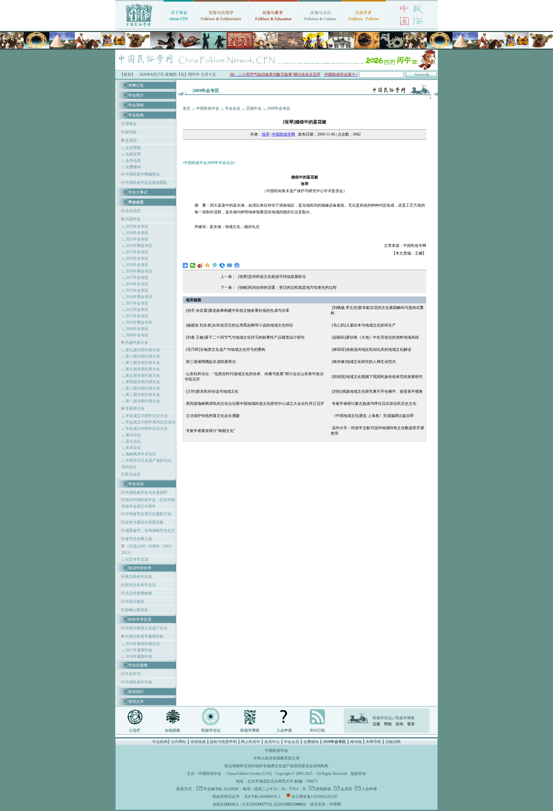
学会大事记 (138, 192)
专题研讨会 (134, 408)
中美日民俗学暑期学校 (144, 636)
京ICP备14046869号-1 (262, 796)
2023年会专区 (136, 239)
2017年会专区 (136, 277)
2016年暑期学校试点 (142, 644)
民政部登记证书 (225, 796)
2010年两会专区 (138, 322)
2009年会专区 (136, 329)
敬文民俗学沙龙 (138, 576)
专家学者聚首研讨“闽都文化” (210, 431)
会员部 (131, 140)
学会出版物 (138, 665)
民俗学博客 (250, 730)
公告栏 (134, 730)
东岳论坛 (133, 447)
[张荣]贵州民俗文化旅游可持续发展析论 (272, 276)
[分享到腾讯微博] (215, 265)
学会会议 (232, 108)
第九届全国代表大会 (142, 350)
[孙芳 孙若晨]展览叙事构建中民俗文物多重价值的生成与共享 (237, 310)
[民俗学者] (364, 27)
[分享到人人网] (222, 265)
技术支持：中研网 (325, 804)
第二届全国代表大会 (142, 394)
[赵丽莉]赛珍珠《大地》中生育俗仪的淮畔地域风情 (375, 337)
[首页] (139, 27)
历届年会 (132, 219)
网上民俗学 (250, 741)
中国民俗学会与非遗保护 (145, 492)
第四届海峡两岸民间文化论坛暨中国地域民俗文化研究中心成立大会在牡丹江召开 (255, 403)
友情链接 (198, 741)
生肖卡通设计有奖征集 (144, 522)
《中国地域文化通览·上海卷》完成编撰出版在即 (373, 415)
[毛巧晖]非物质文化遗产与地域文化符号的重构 (225, 349)
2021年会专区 (136, 252)
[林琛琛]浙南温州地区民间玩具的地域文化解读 (371, 349)
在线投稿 (172, 730)
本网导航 (373, 741)
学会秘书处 (212, 789)
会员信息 (133, 160)
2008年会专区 (136, 335)
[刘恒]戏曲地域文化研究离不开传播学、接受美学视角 (377, 391)
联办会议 (132, 474)
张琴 (265, 134)
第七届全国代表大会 (142, 362)
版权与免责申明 (223, 741)
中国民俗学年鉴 (138, 682)
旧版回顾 (393, 741)
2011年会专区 (136, 316)
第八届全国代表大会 (142, 356)
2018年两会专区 (138, 271)
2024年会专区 (136, 233)
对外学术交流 (139, 619)
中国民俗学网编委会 (142, 174)
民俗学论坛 (210, 730)
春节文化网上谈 (138, 539)
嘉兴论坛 (133, 435)
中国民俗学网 (283, 134)
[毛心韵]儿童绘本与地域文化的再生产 (364, 325)
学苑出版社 (134, 601)
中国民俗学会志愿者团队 (145, 182)
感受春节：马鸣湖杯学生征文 (149, 530)
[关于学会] (178, 27)
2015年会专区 (136, 290)
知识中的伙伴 (139, 568)
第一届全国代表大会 (142, 401)
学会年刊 (132, 674)
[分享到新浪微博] (200, 265)
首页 (186, 108)
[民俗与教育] (273, 27)
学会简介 (136, 95)
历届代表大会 (136, 342)
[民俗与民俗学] (221, 27)
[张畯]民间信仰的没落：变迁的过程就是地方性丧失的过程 (287, 287)
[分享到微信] (193, 265)
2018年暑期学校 (138, 656)
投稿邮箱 (323, 789)
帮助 (388, 724)
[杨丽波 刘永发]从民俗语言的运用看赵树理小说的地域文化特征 (239, 325)
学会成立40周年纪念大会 (146, 428)
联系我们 (136, 691)
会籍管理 (133, 154)
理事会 (130, 124)
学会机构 (136, 115)
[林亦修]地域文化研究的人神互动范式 (364, 361)
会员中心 (272, 741)
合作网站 (178, 741)
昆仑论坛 (133, 441)
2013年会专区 (136, 303)
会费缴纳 (133, 167)
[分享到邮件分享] (229, 265)
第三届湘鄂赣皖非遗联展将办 (211, 361)
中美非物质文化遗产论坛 (145, 628)
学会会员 (291, 741)
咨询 (399, 724)
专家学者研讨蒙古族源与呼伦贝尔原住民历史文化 (374, 403)
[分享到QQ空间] (207, 265)
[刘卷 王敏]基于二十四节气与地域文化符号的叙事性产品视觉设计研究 (245, 337)
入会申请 (284, 730)
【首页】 (127, 74)
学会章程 (136, 105)
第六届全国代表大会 (142, 369)
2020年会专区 (136, 258)
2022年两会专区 (138, 245)
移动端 (356, 741)
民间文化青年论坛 (140, 585)
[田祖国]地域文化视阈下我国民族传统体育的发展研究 (377, 376)
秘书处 (130, 132)
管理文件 (136, 701)
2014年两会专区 (138, 297)
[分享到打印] (237, 265)
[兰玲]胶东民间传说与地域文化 (212, 391)
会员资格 (133, 148)
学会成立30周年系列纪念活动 (150, 422)
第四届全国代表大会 (142, 382)
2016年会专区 (136, 284)
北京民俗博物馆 (138, 593)
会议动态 (132, 211)
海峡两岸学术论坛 (140, 454)
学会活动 (136, 484)
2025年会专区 (136, 226)
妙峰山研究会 (136, 610)
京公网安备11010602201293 (315, 796)
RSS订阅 (317, 730)
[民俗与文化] (320, 27)
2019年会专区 (136, 265)
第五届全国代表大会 (142, 375)
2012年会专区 (136, 309)
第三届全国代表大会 (142, 388)
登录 (411, 724)
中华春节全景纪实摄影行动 (147, 514)
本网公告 (136, 85)
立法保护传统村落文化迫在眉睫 (213, 415)
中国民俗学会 (207, 108)
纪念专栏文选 (136, 559)
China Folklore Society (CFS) (249, 773)
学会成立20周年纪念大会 (146, 415)
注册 (376, 724)
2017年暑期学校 (138, 650)
